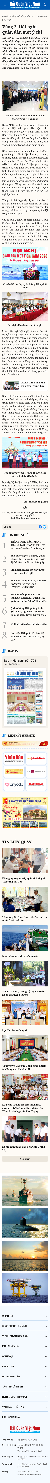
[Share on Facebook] (40, 527)
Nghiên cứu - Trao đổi (14, 1397)
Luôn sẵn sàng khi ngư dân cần (20, 956)
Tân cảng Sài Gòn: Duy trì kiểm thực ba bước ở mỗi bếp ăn (25, 919)
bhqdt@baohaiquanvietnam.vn (25, 518)
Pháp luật (8, 1366)
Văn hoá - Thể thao (13, 1407)
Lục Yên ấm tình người (15, 1030)
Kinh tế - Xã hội (10, 1346)
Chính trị (7, 1316)
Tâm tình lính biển (12, 1386)
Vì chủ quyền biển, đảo (15, 1336)
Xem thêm (25, 1159)
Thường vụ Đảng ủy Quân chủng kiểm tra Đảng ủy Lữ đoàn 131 (24, 1067)
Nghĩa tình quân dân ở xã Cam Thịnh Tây (23, 1148)
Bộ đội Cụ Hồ (8, 16)
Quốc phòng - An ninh (14, 1326)
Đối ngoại (7, 1356)
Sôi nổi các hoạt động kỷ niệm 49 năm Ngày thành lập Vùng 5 (23, 993)
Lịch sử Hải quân (11, 1417)
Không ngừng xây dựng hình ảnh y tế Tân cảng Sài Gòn (23, 880)
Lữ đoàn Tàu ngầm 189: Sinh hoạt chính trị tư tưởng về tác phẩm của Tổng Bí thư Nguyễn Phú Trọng (22, 1108)
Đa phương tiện (11, 1376)
